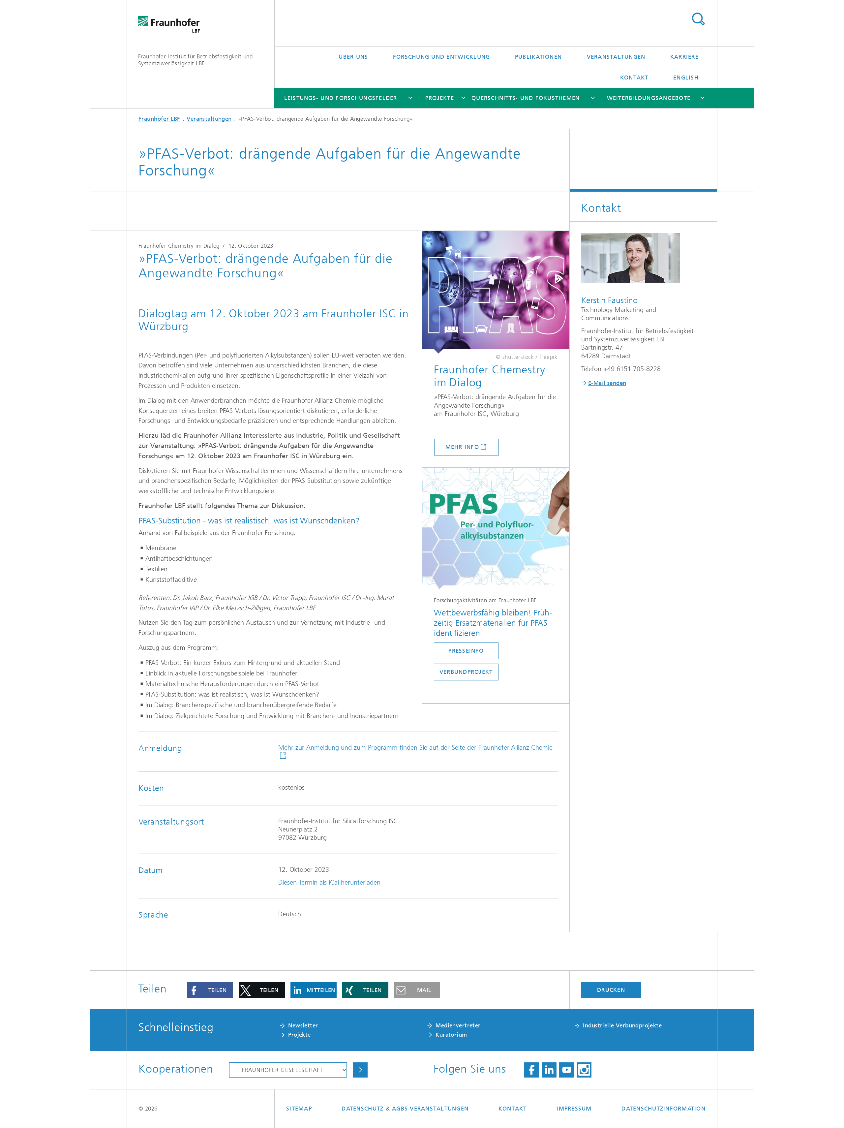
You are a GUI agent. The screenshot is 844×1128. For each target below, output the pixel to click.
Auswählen (360, 1070)
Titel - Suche (698, 19)
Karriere (684, 56)
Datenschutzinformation (663, 1108)
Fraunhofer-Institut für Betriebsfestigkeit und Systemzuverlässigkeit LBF (195, 60)
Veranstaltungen (616, 56)
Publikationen (538, 56)
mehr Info (462, 447)
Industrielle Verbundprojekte (622, 1025)
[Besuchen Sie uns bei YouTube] (566, 1070)
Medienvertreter (458, 1025)
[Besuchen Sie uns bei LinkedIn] (549, 1070)
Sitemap (299, 1108)
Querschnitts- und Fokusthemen (525, 98)
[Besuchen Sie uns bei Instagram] (584, 1070)
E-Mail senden (607, 383)
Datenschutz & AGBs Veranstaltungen (405, 1108)
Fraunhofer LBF (159, 118)
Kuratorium (451, 1034)
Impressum (574, 1108)
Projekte (439, 98)
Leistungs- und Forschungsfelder (340, 98)
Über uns (353, 56)
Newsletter (303, 1025)
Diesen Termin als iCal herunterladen (329, 882)
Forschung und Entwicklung (441, 56)
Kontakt (634, 77)
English (686, 77)
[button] (210, 989)
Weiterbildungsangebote (649, 98)
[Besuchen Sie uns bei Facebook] (531, 1070)
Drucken (611, 990)
